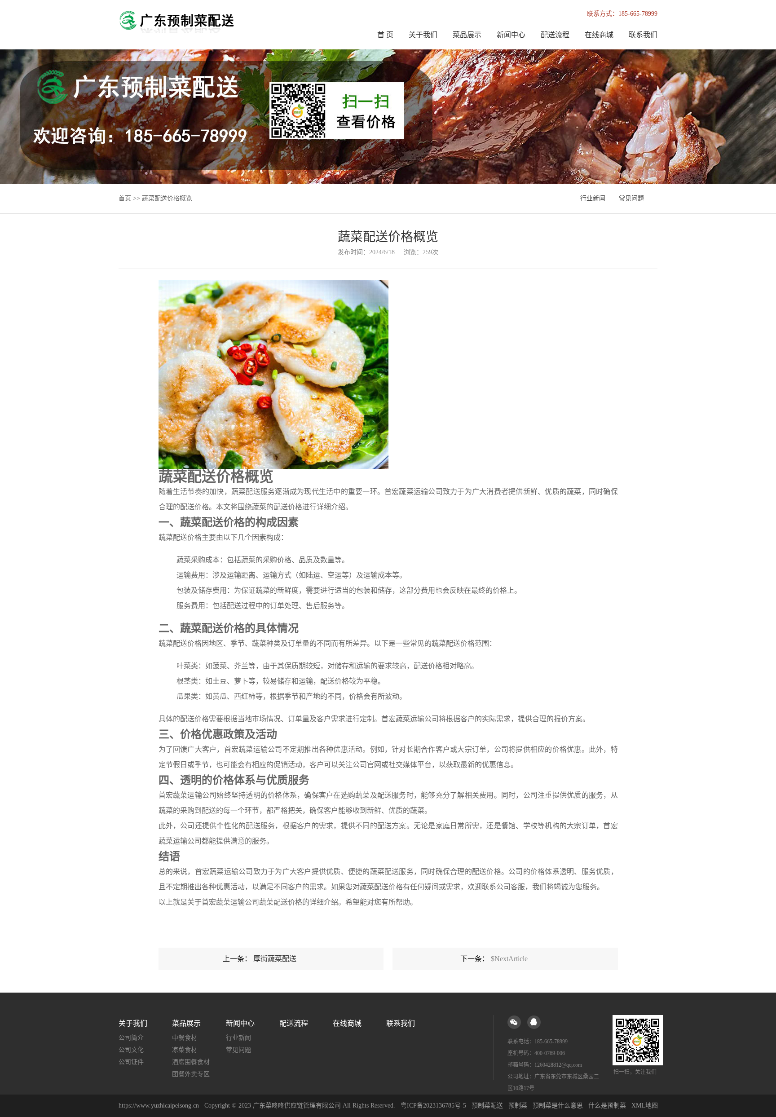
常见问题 (631, 198)
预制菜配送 (487, 1105)
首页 (125, 198)
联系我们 (643, 35)
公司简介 (131, 1037)
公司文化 (131, 1049)
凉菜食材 (184, 1049)
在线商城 (599, 35)
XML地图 (644, 1105)
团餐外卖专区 (191, 1074)
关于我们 (423, 35)
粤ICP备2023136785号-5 (433, 1105)
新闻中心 (511, 35)
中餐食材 (184, 1037)
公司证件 (131, 1062)
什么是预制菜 (607, 1105)
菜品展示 (467, 35)
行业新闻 (592, 198)
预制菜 (517, 1105)
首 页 (385, 35)
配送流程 (555, 35)
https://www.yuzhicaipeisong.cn (160, 1105)
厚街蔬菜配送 (274, 958)
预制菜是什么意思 (558, 1105)
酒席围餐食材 (191, 1062)
